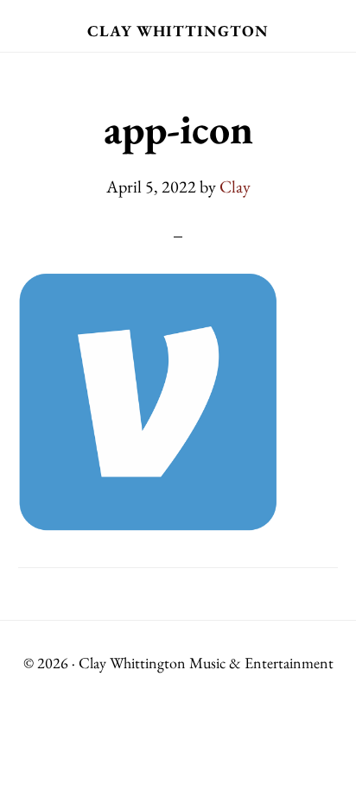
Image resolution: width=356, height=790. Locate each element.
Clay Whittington (178, 31)
